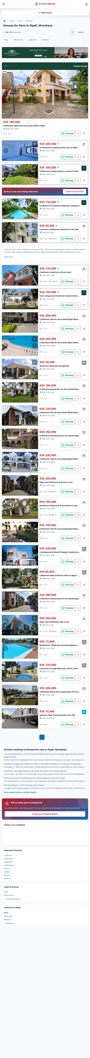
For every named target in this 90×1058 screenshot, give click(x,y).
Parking (7, 868)
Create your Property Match (45, 814)
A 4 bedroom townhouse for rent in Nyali (58, 147)
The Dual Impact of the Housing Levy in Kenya (24, 785)
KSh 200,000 (47, 688)
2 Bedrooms (8, 858)
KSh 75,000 (46, 711)
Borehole (7, 878)
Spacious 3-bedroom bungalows (54, 366)
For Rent (11, 21)
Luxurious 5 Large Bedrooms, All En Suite (58, 668)
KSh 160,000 (11, 122)
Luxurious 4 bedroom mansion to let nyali (59, 229)
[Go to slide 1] (44, 56)
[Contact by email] (84, 133)
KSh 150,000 (47, 292)
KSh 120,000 (47, 268)
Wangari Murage (80, 66)
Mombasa (29, 21)
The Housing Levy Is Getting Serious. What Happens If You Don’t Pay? (34, 778)
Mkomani (45, 40)
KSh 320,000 (47, 409)
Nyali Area (32, 40)
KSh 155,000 (47, 202)
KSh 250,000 (47, 432)
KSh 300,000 (47, 144)
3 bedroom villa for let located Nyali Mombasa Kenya (64, 342)
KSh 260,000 (47, 339)
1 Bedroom (8, 855)
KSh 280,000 (47, 315)
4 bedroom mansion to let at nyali (55, 272)
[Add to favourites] (84, 73)
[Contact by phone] (78, 133)
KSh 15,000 (46, 641)
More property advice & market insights (20, 792)
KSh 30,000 (46, 362)
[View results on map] (72, 32)
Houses (20, 21)
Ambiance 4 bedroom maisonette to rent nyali (61, 505)
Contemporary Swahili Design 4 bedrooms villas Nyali (64, 552)
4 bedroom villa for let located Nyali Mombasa (60, 412)
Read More (8, 257)
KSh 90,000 (46, 225)
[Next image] (84, 94)
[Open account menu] (86, 4)
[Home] (4, 21)
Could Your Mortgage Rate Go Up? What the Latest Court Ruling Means (35, 771)
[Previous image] (5, 94)
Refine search (46, 13)
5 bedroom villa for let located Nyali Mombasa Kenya (64, 319)
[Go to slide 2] (45, 56)
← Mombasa (9, 923)
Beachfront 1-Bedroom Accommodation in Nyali (61, 645)
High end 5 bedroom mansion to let (56, 482)
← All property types (12, 899)
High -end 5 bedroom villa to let (54, 622)
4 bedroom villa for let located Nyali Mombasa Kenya (64, 459)
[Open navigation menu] (3, 4)
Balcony (7, 875)
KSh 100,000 (47, 525)
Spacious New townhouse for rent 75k (57, 715)
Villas (6, 40)
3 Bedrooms (8, 862)
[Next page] (54, 737)
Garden (7, 872)
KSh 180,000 (47, 385)
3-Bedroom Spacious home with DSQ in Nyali (24, 125)
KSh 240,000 (47, 455)
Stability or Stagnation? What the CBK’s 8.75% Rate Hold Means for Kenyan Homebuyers (43, 764)
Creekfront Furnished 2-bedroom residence (59, 205)
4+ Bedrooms (9, 865)
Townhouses (18, 40)
